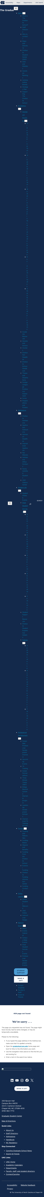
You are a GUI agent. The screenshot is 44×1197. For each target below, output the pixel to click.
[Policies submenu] (23, 643)
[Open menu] (10, 503)
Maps (18, 2)
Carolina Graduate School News (19, 1151)
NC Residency (11, 1143)
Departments (28, 2)
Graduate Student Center (12, 1116)
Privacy (10, 1189)
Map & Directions (9, 1121)
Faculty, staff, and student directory (20, 1171)
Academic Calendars (14, 1165)
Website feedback (28, 1185)
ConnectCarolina (13, 1174)
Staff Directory (12, 1133)
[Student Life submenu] (19, 491)
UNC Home (10, 1162)
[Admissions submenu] (19, 413)
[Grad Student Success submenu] (24, 512)
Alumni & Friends (12, 1154)
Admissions (10, 1136)
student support (21, 972)
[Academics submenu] (19, 109)
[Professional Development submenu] (19, 738)
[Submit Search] (31, 504)
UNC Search (39, 2)
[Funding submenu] (25, 828)
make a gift (21, 979)
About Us (10, 1130)
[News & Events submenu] (24, 926)
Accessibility (9, 2)
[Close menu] (16, 8)
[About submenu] (23, 13)
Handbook (10, 1140)
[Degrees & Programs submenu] (25, 121)
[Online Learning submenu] (25, 897)
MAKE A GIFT (22, 1088)
